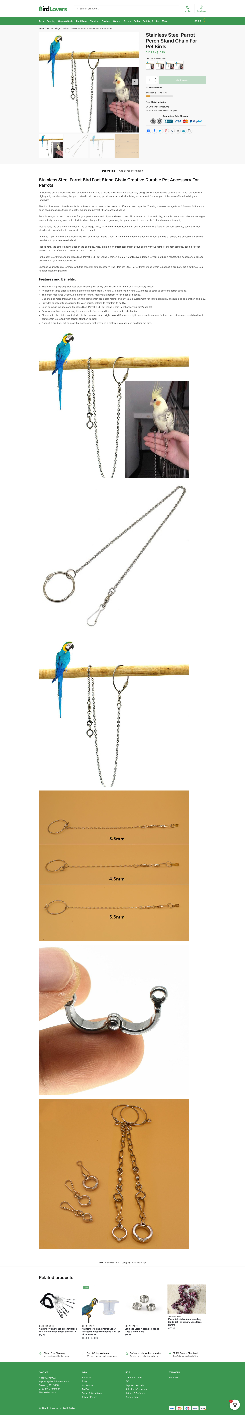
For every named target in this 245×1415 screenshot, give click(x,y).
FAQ (127, 1381)
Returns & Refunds (135, 1393)
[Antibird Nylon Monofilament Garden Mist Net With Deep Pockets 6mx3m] (58, 1303)
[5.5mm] (169, 65)
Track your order (133, 1377)
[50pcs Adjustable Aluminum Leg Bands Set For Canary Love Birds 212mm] (186, 1298)
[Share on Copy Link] (189, 130)
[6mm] (179, 65)
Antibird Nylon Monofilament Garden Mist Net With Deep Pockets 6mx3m (58, 1330)
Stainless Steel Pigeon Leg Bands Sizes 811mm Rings (142, 1330)
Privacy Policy (89, 1397)
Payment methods (134, 1385)
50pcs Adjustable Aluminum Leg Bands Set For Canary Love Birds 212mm (184, 1322)
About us (86, 1377)
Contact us (87, 1385)
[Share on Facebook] (154, 130)
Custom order (132, 1397)
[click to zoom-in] (89, 82)
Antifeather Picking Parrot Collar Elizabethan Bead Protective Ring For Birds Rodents (101, 1331)
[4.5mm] (160, 65)
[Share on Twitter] (160, 130)
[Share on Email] (177, 130)
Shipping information (136, 1389)
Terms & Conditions (92, 1393)
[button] (135, 82)
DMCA (85, 1389)
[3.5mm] (150, 65)
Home (41, 28)
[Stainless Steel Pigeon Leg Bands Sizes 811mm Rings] (144, 1303)
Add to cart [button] (58, 1343)
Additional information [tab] (131, 170)
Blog (84, 1381)
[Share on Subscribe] (183, 130)
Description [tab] (108, 170)
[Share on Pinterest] (166, 130)
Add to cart (182, 80)
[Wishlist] (73, 1289)
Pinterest (173, 1377)
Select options (101, 1343)
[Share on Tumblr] (171, 130)
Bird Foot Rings (53, 28)
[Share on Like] (148, 130)
